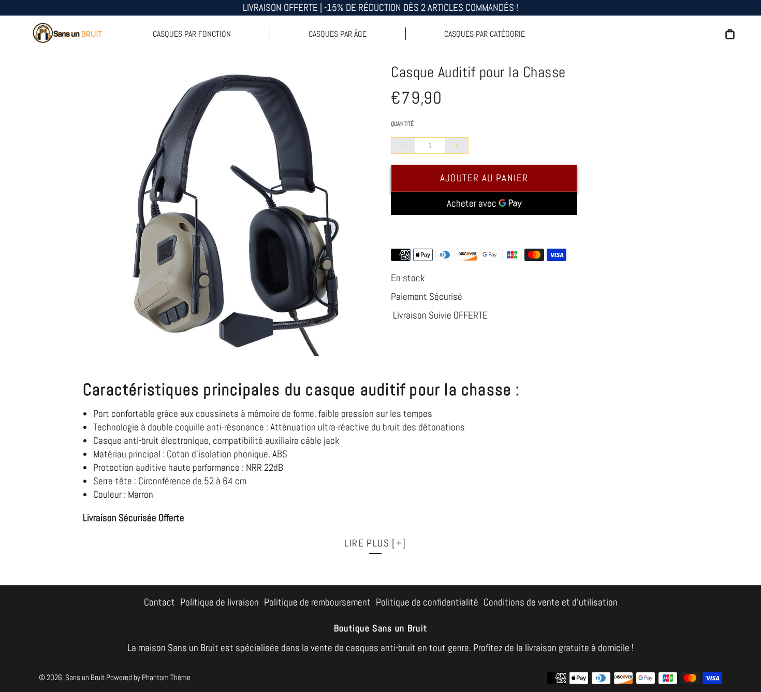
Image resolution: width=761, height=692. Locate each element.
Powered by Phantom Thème (148, 677)
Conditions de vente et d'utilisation (551, 602)
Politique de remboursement (317, 602)
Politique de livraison (219, 602)
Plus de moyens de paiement (484, 229)
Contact (159, 602)
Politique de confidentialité (427, 602)
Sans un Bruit (85, 677)
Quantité (402, 124)
